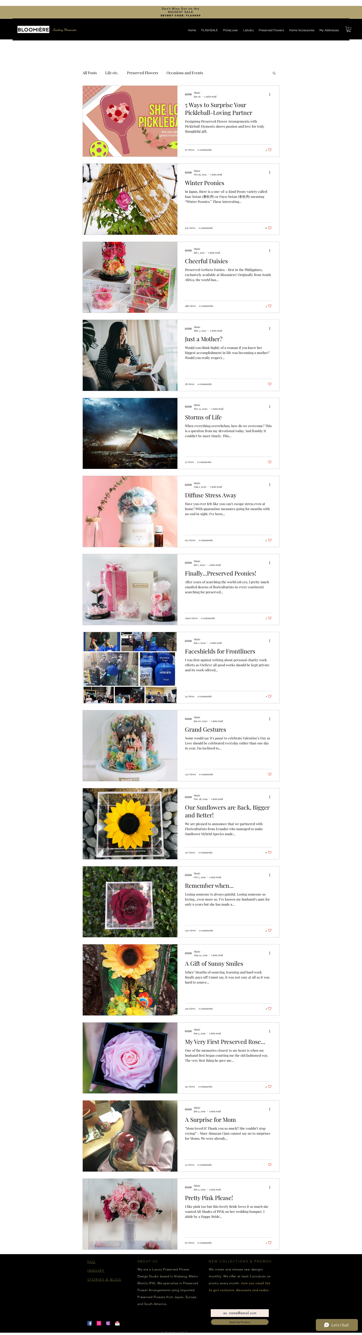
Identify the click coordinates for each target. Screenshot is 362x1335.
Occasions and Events (185, 72)
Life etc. (112, 72)
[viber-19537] (108, 1323)
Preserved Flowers (142, 72)
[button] (348, 29)
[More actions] (271, 94)
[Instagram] (99, 1323)
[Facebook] (89, 1323)
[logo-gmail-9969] (117, 1323)
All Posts (90, 72)
